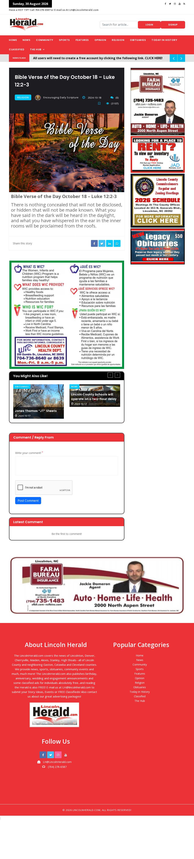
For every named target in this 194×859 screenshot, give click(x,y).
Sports (64, 40)
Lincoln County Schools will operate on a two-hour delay (94, 396)
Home (13, 40)
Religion (118, 40)
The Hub (35, 49)
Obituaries (138, 40)
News (26, 40)
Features (82, 40)
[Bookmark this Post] (100, 103)
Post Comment (28, 501)
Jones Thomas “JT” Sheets (36, 411)
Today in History (164, 40)
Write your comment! (29, 453)
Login (149, 24)
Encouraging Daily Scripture (61, 97)
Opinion (100, 40)
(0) (117, 97)
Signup (173, 24)
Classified (16, 49)
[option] (38, 401)
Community (44, 40)
